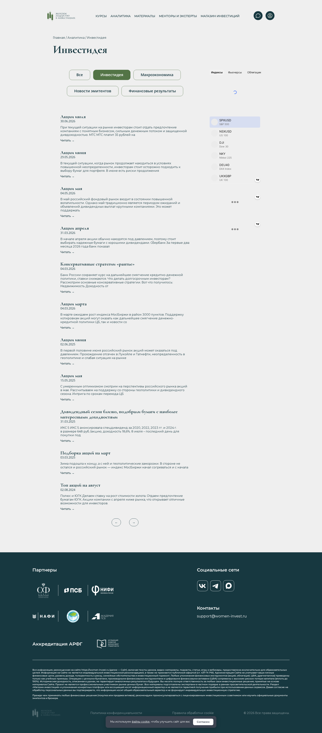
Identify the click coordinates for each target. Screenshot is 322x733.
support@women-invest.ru (222, 616)
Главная (59, 37)
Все (79, 74)
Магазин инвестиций (220, 16)
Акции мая (71, 188)
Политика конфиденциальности (116, 713)
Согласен (203, 722)
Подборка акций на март (85, 453)
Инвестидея (111, 74)
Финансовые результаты (152, 90)
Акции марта (73, 304)
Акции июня (73, 152)
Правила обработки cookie (193, 713)
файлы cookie (141, 721)
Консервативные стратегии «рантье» (97, 264)
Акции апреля (74, 228)
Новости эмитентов (92, 90)
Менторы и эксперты (178, 16)
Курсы (101, 16)
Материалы (144, 16)
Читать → (67, 140)
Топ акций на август (80, 485)
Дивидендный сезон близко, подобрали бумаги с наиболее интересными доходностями (119, 414)
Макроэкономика (157, 74)
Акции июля (73, 116)
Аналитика (121, 16)
